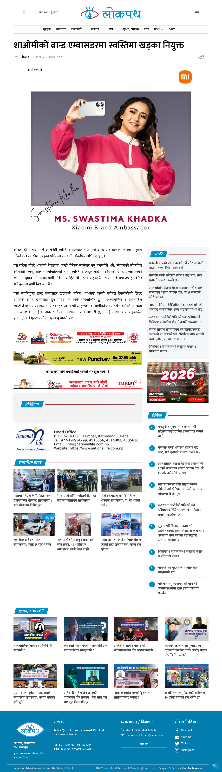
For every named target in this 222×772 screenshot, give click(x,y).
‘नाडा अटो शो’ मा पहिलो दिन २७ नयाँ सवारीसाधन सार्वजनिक (76, 498)
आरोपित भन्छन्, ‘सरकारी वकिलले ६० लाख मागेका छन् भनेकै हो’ (185, 695)
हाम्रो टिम (144, 744)
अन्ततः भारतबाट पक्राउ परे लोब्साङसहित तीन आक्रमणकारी (133, 648)
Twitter (185, 744)
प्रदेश (156, 29)
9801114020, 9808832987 (141, 730)
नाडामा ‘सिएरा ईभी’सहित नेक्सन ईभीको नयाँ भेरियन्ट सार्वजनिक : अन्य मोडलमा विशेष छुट (32, 500)
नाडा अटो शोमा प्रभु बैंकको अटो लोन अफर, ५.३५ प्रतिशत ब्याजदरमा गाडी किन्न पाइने (75, 544)
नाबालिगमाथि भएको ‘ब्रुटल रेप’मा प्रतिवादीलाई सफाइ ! (134, 695)
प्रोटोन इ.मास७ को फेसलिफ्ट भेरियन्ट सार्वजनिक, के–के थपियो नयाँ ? (120, 500)
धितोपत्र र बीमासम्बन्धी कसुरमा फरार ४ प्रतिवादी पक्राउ (172, 349)
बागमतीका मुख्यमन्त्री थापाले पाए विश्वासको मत (178, 570)
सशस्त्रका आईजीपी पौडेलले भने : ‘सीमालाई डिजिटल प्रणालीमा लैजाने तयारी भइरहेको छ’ (175, 319)
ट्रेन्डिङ (157, 415)
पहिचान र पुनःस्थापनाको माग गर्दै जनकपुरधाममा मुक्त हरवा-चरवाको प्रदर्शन (178, 588)
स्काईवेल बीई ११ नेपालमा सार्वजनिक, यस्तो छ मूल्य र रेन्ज (32, 542)
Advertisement (33, 768)
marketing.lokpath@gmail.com (144, 735)
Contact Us (49, 768)
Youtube (186, 737)
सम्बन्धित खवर (30, 462)
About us (19, 768)
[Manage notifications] (214, 764)
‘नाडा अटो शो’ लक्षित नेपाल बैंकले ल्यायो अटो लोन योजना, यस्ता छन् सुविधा (121, 544)
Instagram (187, 750)
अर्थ (111, 29)
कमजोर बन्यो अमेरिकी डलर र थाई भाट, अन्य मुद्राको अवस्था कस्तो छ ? (175, 278)
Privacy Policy (64, 768)
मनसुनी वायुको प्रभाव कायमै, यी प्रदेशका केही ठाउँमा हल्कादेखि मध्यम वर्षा (176, 265)
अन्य (172, 29)
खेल (146, 29)
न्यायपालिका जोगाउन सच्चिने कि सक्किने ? (32, 648)
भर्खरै (158, 254)
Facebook (187, 731)
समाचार (61, 29)
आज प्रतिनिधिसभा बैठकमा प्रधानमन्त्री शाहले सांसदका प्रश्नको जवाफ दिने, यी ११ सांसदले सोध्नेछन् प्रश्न (175, 292)
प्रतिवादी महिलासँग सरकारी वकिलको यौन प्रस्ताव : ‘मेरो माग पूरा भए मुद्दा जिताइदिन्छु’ (85, 697)
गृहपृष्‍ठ (47, 29)
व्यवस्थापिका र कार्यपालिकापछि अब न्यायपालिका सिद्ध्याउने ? (85, 648)
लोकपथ (25, 57)
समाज (95, 29)
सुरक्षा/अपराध (131, 29)
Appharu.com (195, 768)
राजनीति (76, 29)
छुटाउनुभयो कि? (31, 611)
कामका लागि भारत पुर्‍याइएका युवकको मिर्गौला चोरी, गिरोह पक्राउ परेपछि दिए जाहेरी (186, 650)
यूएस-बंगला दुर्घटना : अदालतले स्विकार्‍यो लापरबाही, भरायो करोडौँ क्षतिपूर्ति (34, 697)
